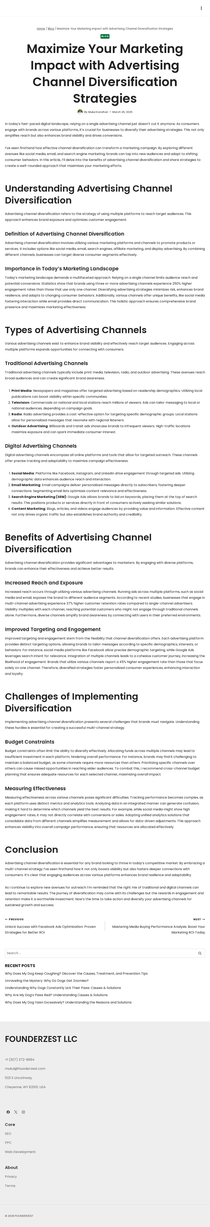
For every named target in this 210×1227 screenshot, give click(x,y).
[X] (16, 1112)
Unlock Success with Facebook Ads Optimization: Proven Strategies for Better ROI (50, 926)
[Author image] (80, 112)
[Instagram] (23, 1112)
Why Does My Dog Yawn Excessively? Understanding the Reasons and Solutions (68, 1002)
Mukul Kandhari (98, 112)
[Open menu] (201, 8)
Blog (105, 36)
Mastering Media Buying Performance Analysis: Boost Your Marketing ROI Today (158, 926)
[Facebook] (8, 1112)
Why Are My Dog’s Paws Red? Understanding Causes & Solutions (56, 995)
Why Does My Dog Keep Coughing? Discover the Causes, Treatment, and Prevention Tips (76, 973)
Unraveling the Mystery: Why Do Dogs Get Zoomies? (47, 980)
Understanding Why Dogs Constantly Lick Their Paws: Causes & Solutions (63, 987)
